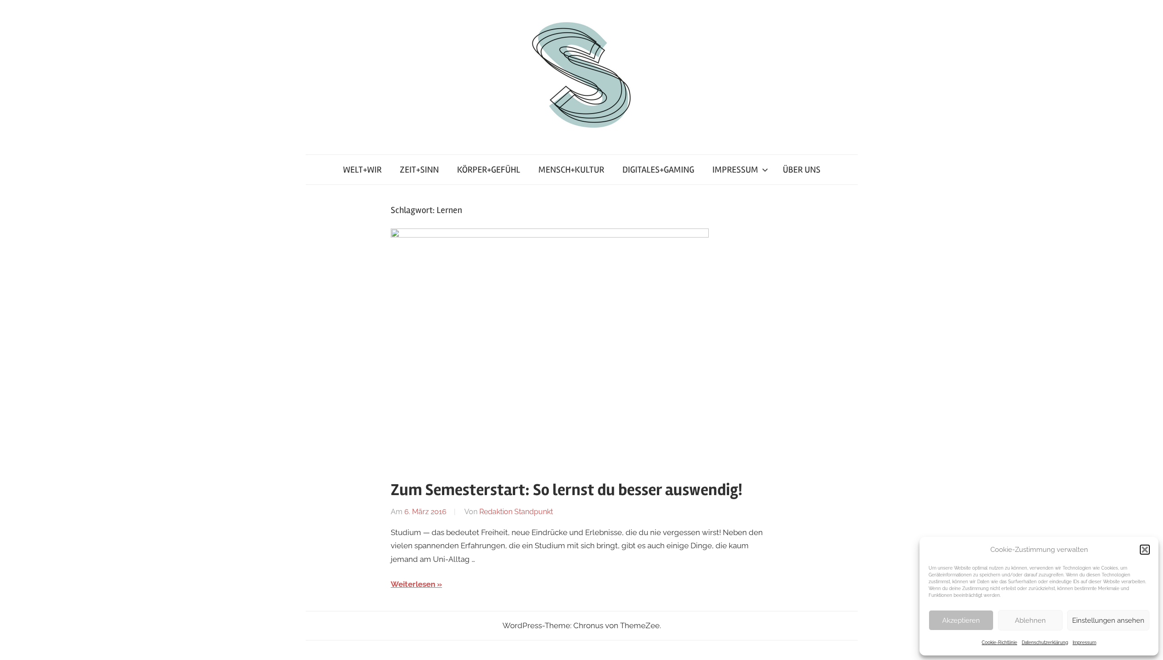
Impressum (1084, 642)
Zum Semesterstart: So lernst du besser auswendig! (566, 490)
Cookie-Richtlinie (999, 642)
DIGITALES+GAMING (658, 169)
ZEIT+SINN (419, 169)
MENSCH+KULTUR (571, 169)
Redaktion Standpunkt (516, 511)
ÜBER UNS (801, 169)
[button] (1144, 549)
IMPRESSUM (735, 169)
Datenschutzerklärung (1045, 642)
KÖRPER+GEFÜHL (488, 169)
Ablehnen (1030, 620)
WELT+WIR (362, 169)
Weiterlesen (413, 584)
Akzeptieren (961, 620)
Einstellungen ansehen (1108, 620)
